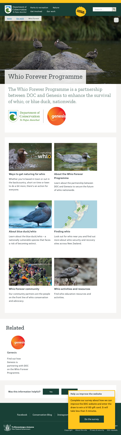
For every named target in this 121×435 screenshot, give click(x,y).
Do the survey (92, 419)
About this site (81, 430)
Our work (51, 11)
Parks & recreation (39, 7)
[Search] (114, 9)
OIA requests (112, 430)
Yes (51, 391)
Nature (56, 7)
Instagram (62, 414)
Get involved (36, 11)
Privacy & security (97, 430)
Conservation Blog (42, 414)
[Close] (112, 394)
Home (9, 18)
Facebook (22, 414)
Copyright (68, 430)
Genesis (12, 352)
